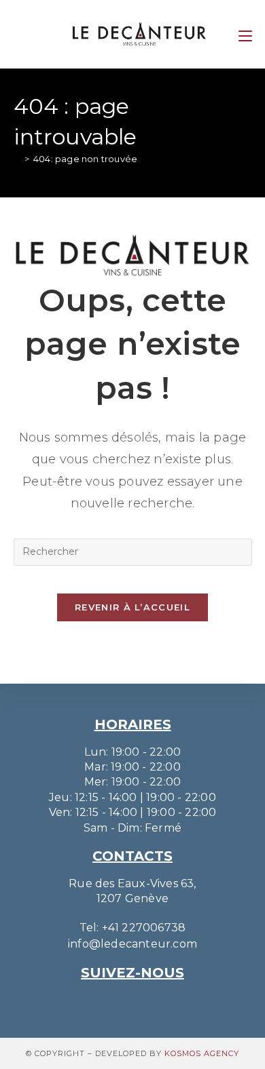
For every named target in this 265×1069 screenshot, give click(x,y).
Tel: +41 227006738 (133, 927)
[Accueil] (17, 158)
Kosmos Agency (201, 1053)
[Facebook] (151, 1002)
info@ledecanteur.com (132, 943)
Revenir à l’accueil (132, 607)
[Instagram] (113, 1002)
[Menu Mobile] (245, 33)
